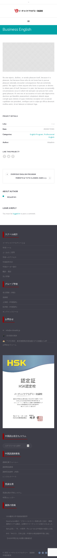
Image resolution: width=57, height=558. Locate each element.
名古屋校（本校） (9, 292)
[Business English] (28, 57)
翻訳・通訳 (7, 271)
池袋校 (5, 297)
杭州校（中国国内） (10, 307)
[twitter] (46, 553)
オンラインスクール (10, 311)
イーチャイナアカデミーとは (14, 243)
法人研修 (6, 276)
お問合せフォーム (9, 345)
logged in (16, 213)
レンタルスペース (9, 476)
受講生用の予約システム (12, 492)
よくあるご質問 (9, 252)
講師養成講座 (8, 467)
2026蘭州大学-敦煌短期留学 (17, 516)
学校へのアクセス (9, 257)
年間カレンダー (9, 497)
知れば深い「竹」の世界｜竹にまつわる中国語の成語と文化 (29, 528)
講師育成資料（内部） (11, 472)
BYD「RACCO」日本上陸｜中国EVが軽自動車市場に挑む (28, 533)
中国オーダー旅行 (9, 267)
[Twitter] (8, 156)
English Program (36, 134)
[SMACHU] (39, 553)
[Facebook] (4, 156)
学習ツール (7, 247)
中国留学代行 (8, 262)
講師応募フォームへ (10, 462)
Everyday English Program (23, 174)
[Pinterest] (13, 156)
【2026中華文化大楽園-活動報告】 (19, 538)
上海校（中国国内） (10, 302)
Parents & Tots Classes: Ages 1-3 (31, 178)
